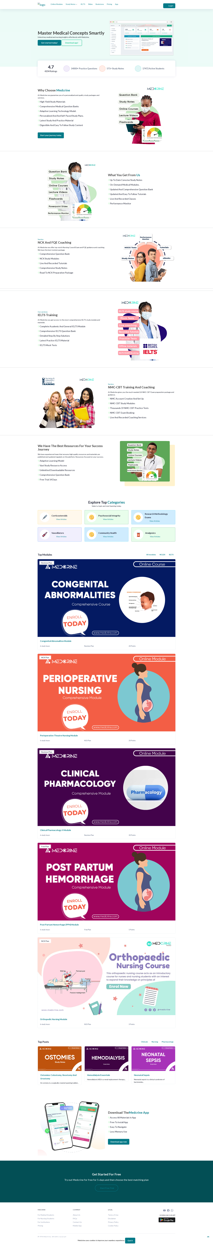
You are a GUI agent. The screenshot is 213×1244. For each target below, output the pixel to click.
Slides (90, 4)
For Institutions (44, 1222)
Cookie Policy (113, 1226)
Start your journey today (50, 135)
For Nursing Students (46, 1218)
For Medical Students (46, 1215)
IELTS (83, 4)
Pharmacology (167, 1042)
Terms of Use (113, 1215)
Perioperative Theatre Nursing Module (59, 735)
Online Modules (57, 4)
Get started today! (49, 43)
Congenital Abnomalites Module (55, 641)
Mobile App (77, 1226)
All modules (151, 555)
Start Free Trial (107, 1188)
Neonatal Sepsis (142, 1075)
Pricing (109, 4)
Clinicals (144, 1042)
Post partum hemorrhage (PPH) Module (59, 924)
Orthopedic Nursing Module (53, 1019)
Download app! (71, 43)
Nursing (155, 1042)
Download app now (118, 1142)
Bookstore (100, 4)
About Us (76, 1215)
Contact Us (77, 1222)
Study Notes (70, 4)
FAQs (75, 1218)
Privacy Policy (113, 1222)
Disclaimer (112, 1218)
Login (170, 6)
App (116, 4)
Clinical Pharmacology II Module (55, 830)
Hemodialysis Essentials (98, 1075)
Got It (130, 1240)
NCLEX (162, 555)
